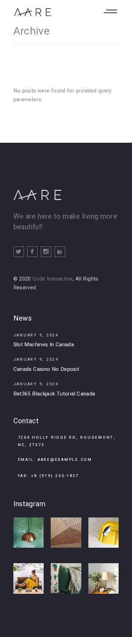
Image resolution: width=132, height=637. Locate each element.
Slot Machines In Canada (43, 344)
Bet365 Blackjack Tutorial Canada (54, 394)
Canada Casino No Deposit (46, 369)
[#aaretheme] (103, 532)
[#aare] (28, 532)
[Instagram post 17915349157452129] (103, 578)
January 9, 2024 (36, 335)
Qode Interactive (52, 279)
